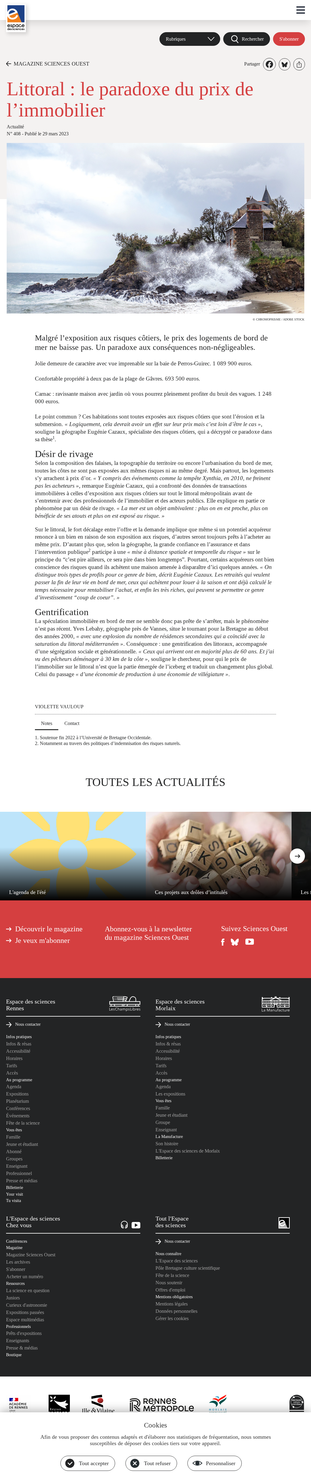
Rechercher (253, 39)
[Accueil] (16, 18)
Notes (46, 723)
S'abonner (289, 39)
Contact (71, 723)
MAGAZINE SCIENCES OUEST (51, 64)
